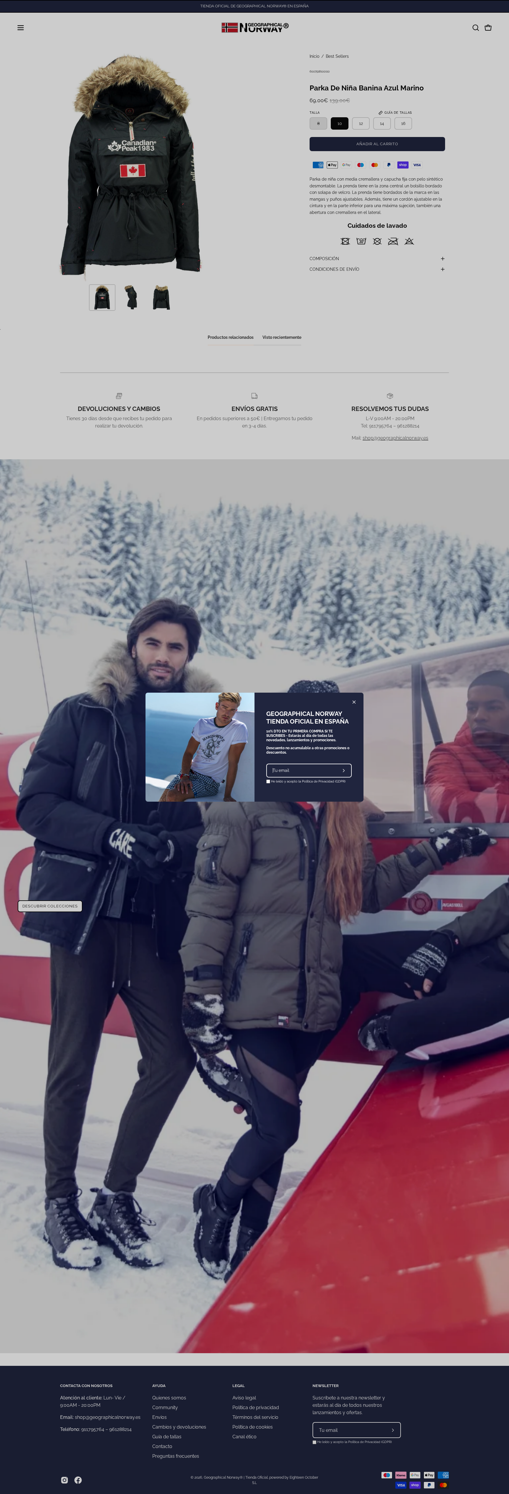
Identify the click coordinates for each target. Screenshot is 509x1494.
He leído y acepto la (308, 781)
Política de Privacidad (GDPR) (324, 781)
